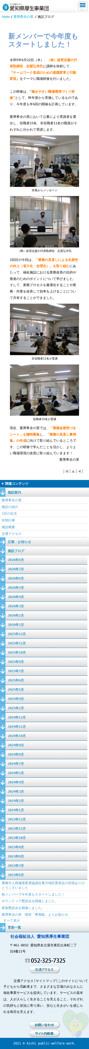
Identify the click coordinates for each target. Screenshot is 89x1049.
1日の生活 (9, 513)
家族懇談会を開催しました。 (23, 908)
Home (6, 16)
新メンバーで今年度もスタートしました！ (33, 894)
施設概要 (8, 527)
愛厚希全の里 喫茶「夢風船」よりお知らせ (35, 914)
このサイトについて (73, 980)
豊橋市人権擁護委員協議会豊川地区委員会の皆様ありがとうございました (43, 885)
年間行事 (8, 520)
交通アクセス (12, 534)
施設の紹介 (10, 507)
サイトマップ (46, 980)
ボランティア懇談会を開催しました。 (30, 901)
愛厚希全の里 (23, 16)
